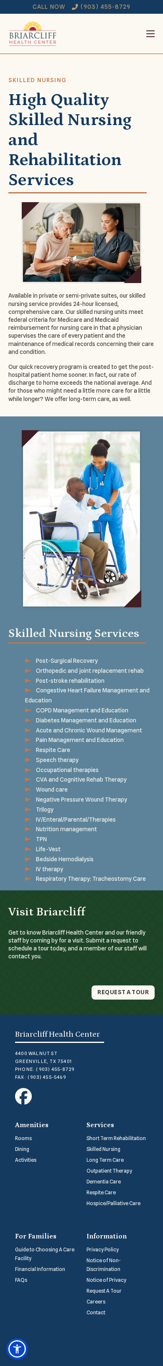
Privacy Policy (103, 1249)
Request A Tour (104, 1291)
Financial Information (40, 1269)
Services (100, 1125)
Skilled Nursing (103, 1149)
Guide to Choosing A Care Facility (44, 1253)
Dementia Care (104, 1181)
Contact (96, 1312)
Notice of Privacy (106, 1280)
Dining (22, 1149)
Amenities (31, 1125)
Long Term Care (105, 1160)
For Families (35, 1236)
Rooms (23, 1138)
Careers (96, 1301)
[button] (17, 1349)
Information (107, 1236)
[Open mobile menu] (106, 33)
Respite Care (101, 1192)
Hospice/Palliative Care (113, 1203)
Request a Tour (123, 992)
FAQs (21, 1280)
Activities (25, 1160)
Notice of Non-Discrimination (104, 1264)
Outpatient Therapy (109, 1171)
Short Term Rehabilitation (116, 1138)
